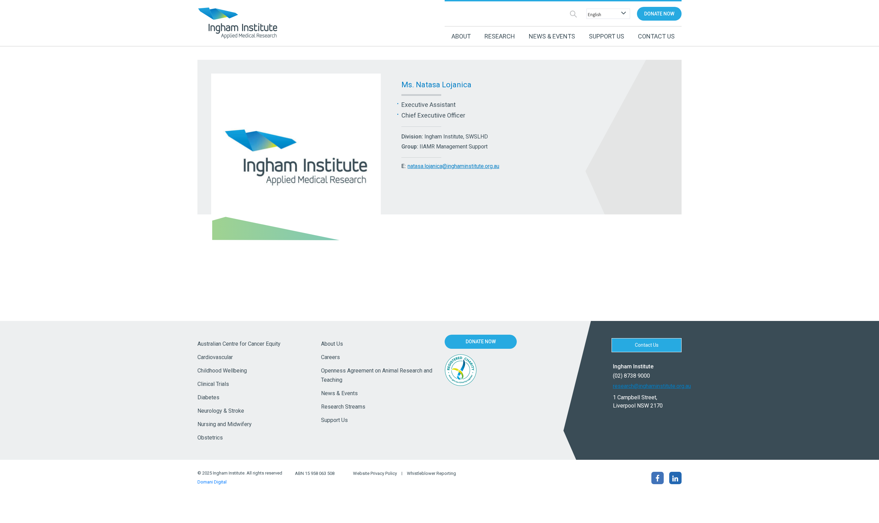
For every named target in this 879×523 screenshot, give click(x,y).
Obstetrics (210, 437)
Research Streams (343, 406)
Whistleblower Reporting (431, 473)
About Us (332, 344)
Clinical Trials (213, 384)
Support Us (334, 420)
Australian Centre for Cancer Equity (239, 344)
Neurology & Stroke (220, 411)
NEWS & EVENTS (552, 36)
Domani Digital (212, 482)
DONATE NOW (659, 13)
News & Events (339, 393)
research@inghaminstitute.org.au (647, 386)
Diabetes (208, 397)
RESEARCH (499, 36)
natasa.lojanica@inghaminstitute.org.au (453, 166)
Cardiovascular (215, 357)
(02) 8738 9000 (631, 375)
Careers (330, 357)
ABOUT (461, 36)
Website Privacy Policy (375, 473)
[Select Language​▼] (607, 14)
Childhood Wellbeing (222, 370)
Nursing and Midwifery (224, 424)
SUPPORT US (606, 36)
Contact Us (656, 36)
